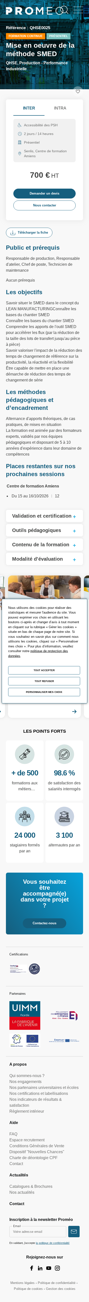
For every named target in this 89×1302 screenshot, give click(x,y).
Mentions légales (22, 1283)
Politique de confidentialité (56, 1283)
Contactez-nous (44, 923)
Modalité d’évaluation (37, 559)
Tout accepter (44, 670)
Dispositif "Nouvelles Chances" (36, 1152)
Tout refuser (44, 681)
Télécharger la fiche (33, 232)
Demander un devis (44, 193)
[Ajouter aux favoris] (78, 91)
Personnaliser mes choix (44, 691)
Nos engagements (25, 1082)
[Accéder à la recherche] (64, 10)
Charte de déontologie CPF (33, 1158)
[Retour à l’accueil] (35, 12)
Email (17, 1226)
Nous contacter (44, 205)
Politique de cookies (28, 1289)
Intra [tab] (60, 108)
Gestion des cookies (60, 1289)
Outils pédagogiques (36, 530)
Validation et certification (41, 516)
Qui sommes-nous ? (26, 1076)
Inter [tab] (29, 108)
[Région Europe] (24, 1041)
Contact (16, 1164)
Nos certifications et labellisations (38, 1093)
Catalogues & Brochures (30, 1186)
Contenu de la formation (40, 544)
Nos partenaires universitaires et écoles (44, 1087)
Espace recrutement (26, 1140)
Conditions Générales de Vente (36, 1146)
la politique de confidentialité (52, 1242)
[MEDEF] (64, 1015)
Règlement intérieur (26, 1111)
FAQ (13, 1134)
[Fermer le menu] (78, 10)
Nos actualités (21, 1192)
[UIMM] (24, 1015)
